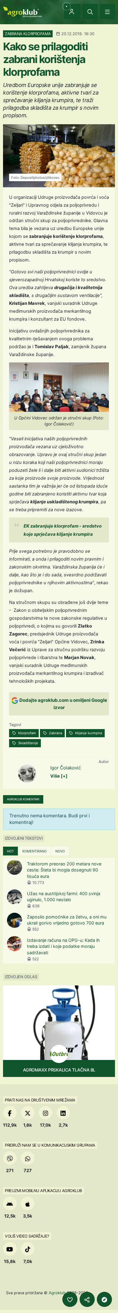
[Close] (90, 11)
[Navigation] (107, 11)
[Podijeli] (87, 1299)
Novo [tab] (60, 851)
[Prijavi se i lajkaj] (69, 1299)
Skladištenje (27, 743)
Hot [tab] (10, 851)
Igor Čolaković (65, 768)
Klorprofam (26, 733)
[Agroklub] (22, 11)
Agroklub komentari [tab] (23, 799)
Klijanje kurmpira (88, 733)
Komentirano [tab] (34, 851)
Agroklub (57, 1292)
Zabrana (55, 733)
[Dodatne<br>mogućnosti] (104, 1299)
